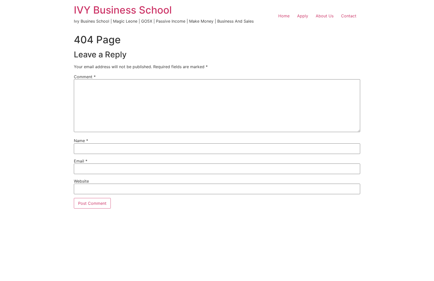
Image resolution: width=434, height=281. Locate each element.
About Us (325, 15)
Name (81, 141)
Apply (302, 15)
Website (81, 181)
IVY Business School (123, 10)
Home (284, 15)
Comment (85, 77)
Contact (348, 15)
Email (80, 161)
